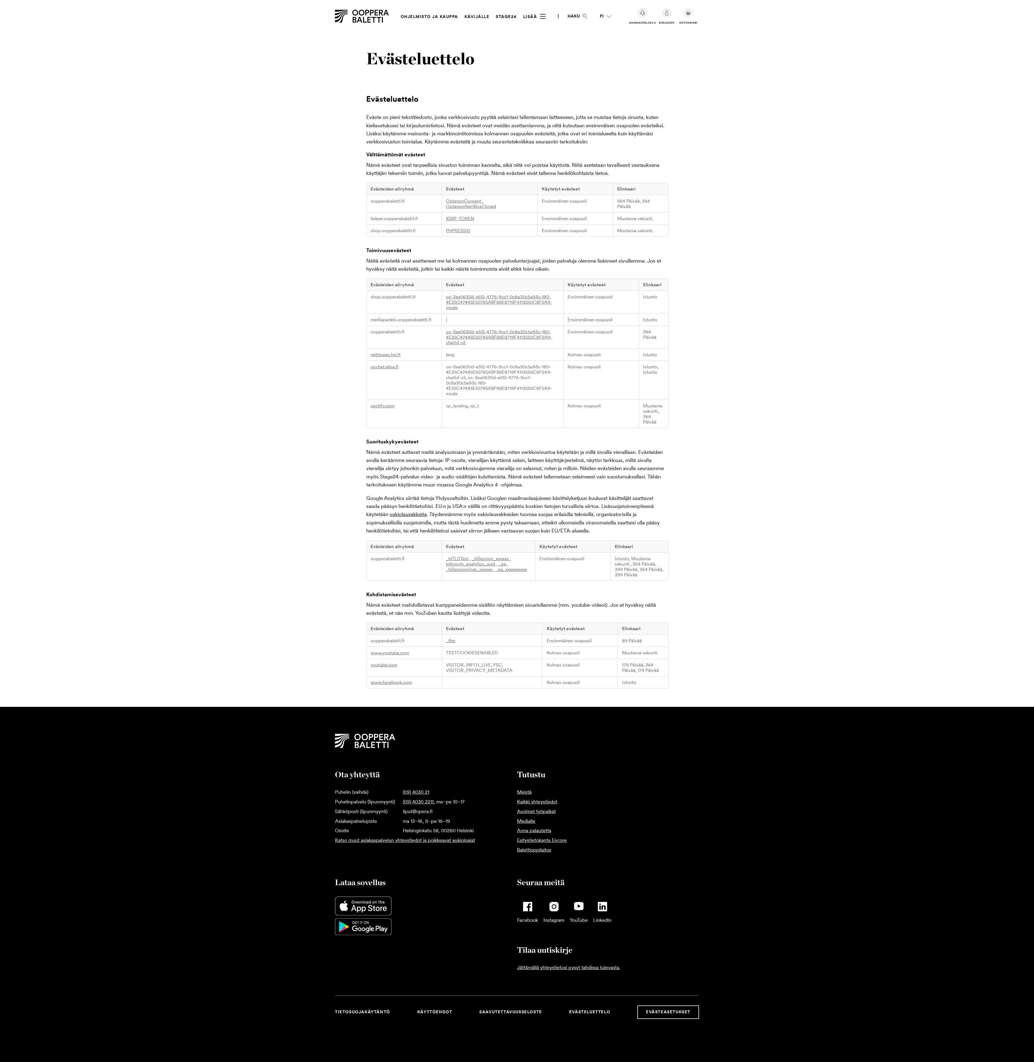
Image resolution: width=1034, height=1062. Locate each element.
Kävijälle (477, 16)
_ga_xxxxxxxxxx (511, 569)
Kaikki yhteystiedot (537, 802)
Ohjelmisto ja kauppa (429, 16)
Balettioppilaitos (534, 850)
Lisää (531, 16)
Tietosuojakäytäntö (362, 1012)
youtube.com (384, 665)
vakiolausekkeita (408, 514)
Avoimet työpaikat (536, 811)
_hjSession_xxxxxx (491, 558)
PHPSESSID (458, 230)
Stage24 (506, 16)
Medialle (526, 821)
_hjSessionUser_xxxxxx (469, 569)
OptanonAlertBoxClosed (471, 206)
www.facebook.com (391, 682)
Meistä (524, 792)
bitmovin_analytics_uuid (471, 564)
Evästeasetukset (668, 1012)
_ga (502, 564)
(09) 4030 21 (416, 792)
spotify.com (382, 405)
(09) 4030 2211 (418, 802)
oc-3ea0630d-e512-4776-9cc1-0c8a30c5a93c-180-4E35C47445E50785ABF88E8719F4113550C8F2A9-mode (499, 302)
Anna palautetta (534, 830)
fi (602, 16)
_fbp (450, 640)
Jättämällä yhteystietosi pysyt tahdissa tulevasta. (568, 967)
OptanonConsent (464, 201)
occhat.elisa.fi (385, 366)
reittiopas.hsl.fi (385, 354)
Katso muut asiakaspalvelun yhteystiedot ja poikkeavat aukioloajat (405, 840)
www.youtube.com (390, 652)
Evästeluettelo (589, 1012)
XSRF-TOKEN (460, 218)
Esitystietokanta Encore (542, 840)
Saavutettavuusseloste (510, 1012)
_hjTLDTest (458, 558)
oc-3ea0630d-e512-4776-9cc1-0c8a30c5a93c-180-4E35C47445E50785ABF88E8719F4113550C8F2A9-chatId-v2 (499, 337)
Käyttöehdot (434, 1012)
